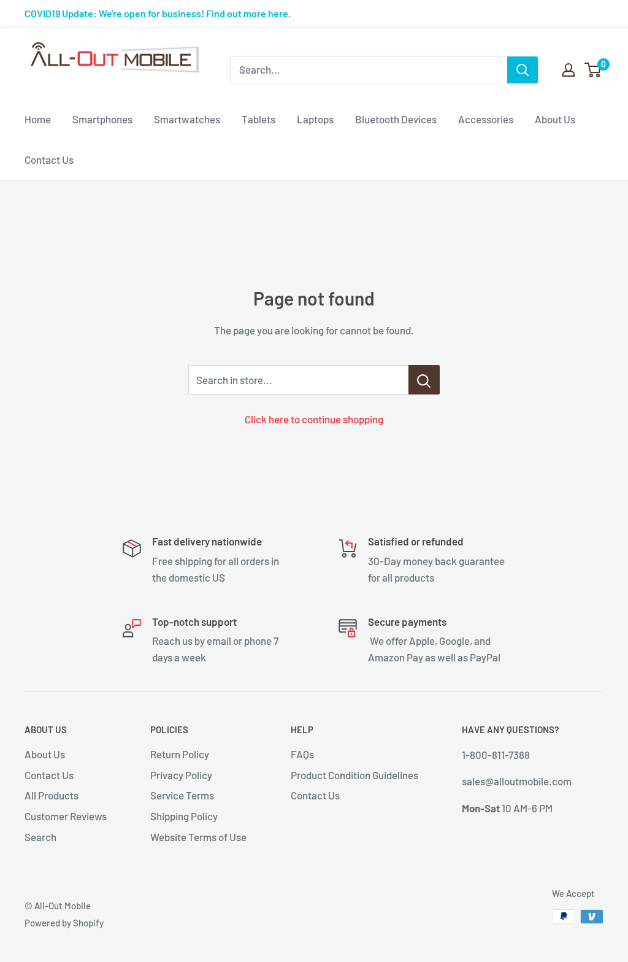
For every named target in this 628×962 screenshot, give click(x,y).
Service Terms (182, 795)
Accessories (485, 119)
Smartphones (102, 119)
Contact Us (49, 159)
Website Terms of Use (198, 837)
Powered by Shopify (64, 922)
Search (40, 837)
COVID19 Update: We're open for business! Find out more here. (158, 13)
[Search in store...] (424, 379)
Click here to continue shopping (314, 419)
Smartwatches (187, 119)
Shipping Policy (184, 816)
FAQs (302, 754)
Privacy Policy (181, 775)
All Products (51, 795)
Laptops (315, 119)
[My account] (568, 70)
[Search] (522, 69)
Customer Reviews (66, 816)
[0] (593, 70)
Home (38, 119)
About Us (555, 119)
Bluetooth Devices (396, 119)
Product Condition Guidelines (354, 775)
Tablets (258, 119)
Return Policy (179, 754)
